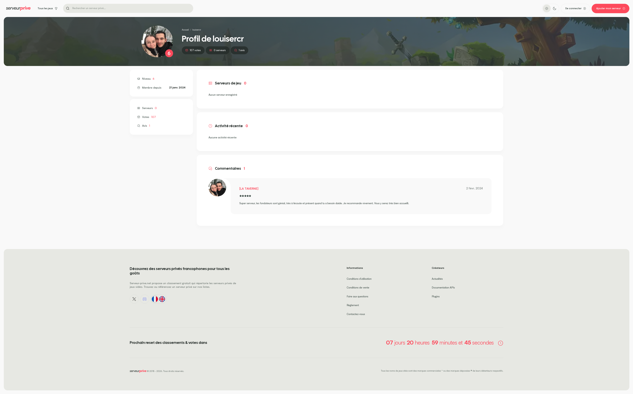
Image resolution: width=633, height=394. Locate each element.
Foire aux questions (357, 296)
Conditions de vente (358, 287)
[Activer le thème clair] (547, 8)
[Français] (154, 299)
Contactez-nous (356, 314)
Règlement (353, 305)
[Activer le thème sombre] (554, 8)
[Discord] (144, 299)
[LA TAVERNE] (248, 188)
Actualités (437, 278)
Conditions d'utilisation (359, 278)
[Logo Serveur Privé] (18, 8)
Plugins (436, 296)
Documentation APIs (443, 287)
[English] (162, 299)
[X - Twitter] (134, 299)
